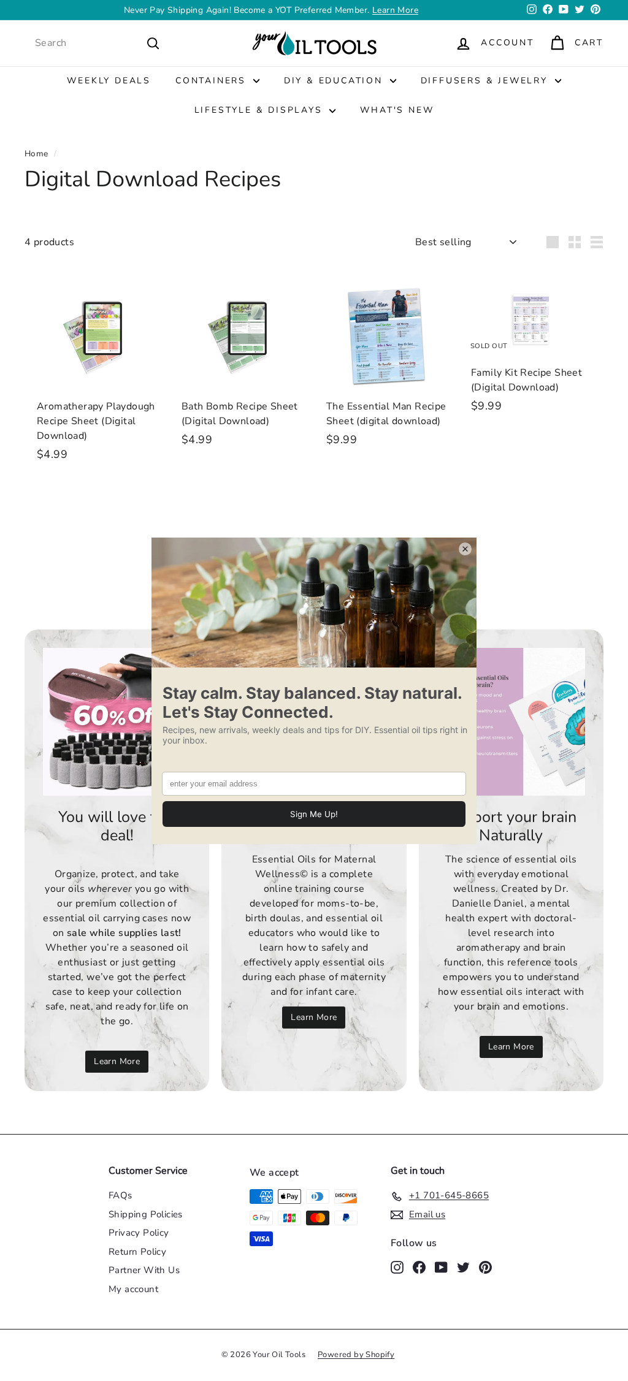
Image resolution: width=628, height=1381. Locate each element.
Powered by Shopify (356, 1354)
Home (36, 153)
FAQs (120, 1195)
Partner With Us (144, 1270)
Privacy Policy (139, 1233)
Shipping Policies (146, 1214)
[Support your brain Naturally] (511, 722)
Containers (212, 80)
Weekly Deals (109, 80)
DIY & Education (335, 80)
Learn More (395, 10)
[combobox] (97, 43)
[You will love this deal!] (117, 722)
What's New (397, 110)
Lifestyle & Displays (260, 110)
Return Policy (137, 1252)
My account (133, 1289)
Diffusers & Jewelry (486, 80)
